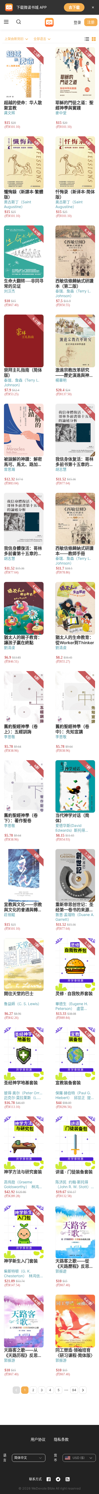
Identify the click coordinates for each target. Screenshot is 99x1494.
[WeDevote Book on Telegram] (58, 1479)
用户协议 (38, 1439)
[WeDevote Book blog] (67, 1479)
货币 (55, 1457)
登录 (77, 22)
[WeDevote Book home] (49, 22)
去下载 (74, 7)
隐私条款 (61, 1439)
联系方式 (35, 1479)
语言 (4, 1457)
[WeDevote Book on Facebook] (48, 1479)
